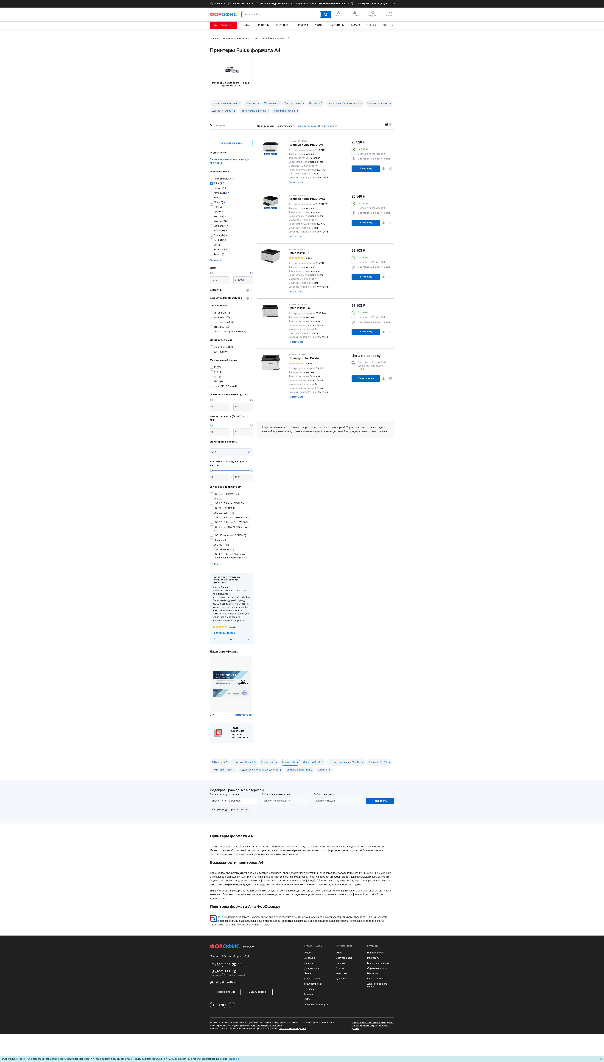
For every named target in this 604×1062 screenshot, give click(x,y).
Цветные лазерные (377, 103)
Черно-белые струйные (253, 111)
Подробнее (234, 1059)
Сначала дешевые (306, 126)
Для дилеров (311, 968)
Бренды (308, 994)
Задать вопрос (257, 992)
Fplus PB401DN (299, 253)
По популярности (285, 126)
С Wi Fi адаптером (222, 770)
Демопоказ (342, 979)
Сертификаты (344, 958)
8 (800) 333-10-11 (387, 4)
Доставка (309, 958)
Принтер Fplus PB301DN (306, 145)
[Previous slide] (214, 639)
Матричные (270, 103)
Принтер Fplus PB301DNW (307, 199)
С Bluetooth (218, 762)
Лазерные (251, 103)
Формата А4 (288, 762)
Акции (307, 953)
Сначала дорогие (327, 126)
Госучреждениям (313, 984)
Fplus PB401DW (299, 308)
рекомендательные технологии (267, 1026)
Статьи (340, 968)
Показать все (296, 183)
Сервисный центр (377, 968)
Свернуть (215, 260)
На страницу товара (224, 633)
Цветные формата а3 (298, 770)
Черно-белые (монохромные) (343, 103)
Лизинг (308, 973)
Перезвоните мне (306, 4)
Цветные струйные (222, 111)
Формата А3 (267, 762)
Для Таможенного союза (377, 985)
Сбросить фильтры (231, 143)
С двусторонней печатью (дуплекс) (259, 770)
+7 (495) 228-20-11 (366, 4)
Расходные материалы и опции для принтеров (229, 161)
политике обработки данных (292, 1029)
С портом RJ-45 (312, 762)
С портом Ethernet (243, 762)
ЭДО (307, 999)
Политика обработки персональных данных (373, 1023)
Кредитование (312, 979)
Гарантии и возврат (378, 963)
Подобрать (380, 801)
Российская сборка (284, 111)
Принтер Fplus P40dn (304, 358)
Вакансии (372, 973)
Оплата (308, 963)
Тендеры (309, 989)
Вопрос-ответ (375, 953)
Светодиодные (292, 103)
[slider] (211, 273)
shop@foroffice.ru (242, 4)
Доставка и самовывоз (333, 4)
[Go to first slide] (248, 639)
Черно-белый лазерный (225, 103)
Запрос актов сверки (316, 1005)
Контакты (341, 973)
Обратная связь (376, 979)
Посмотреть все (243, 715)
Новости (340, 963)
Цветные (322, 770)
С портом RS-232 (377, 762)
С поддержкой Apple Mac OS (344, 762)
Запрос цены (366, 378)
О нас (339, 953)
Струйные (314, 103)
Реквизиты (373, 958)
